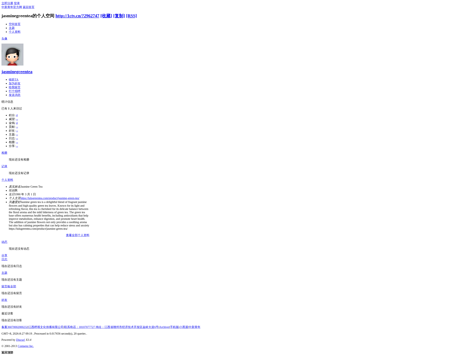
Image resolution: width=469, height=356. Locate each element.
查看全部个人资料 (77, 235)
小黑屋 (183, 327)
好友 (4, 299)
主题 (12, 27)
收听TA (14, 79)
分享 (4, 255)
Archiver (164, 327)
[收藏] (106, 15)
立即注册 (7, 3)
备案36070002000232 (14, 327)
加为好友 (15, 83)
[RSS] (131, 15)
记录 (4, 166)
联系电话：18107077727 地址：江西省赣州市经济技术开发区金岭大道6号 (111, 327)
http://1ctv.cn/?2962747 (77, 15)
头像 (4, 38)
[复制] (119, 15)
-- (17, 119)
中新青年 (194, 327)
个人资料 (15, 31)
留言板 (5, 286)
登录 (17, 3)
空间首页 (15, 24)
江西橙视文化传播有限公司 (46, 327)
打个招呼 (15, 91)
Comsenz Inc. (26, 346)
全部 (13, 286)
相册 (4, 152)
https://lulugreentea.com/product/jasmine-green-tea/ (50, 198)
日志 (4, 259)
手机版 (174, 327)
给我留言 (15, 87)
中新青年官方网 (11, 7)
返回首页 (28, 7)
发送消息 (15, 94)
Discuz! (20, 339)
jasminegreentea (16, 71)
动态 (4, 241)
